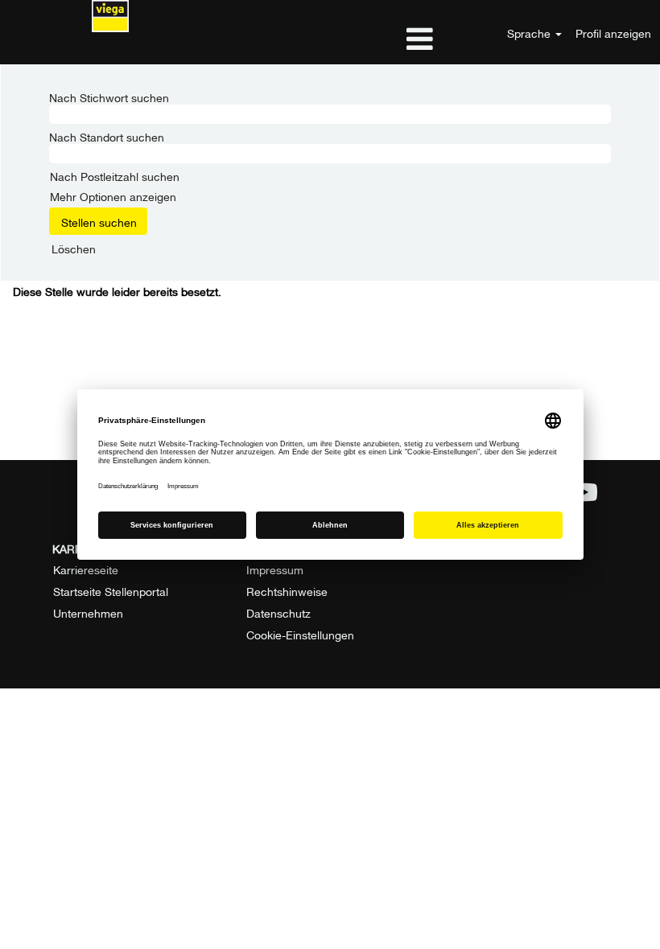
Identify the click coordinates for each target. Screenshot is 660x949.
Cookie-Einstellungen (300, 633)
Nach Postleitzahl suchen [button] (114, 175)
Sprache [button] (530, 32)
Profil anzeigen (613, 32)
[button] (329, 38)
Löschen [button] (74, 248)
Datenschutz (278, 612)
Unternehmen (88, 612)
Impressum (274, 568)
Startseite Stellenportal (110, 590)
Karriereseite (85, 568)
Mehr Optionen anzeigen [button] (113, 195)
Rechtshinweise (287, 590)
